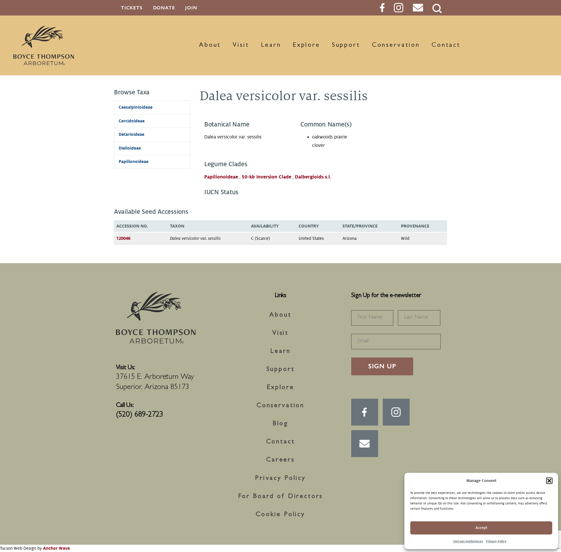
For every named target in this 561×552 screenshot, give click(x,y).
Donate (164, 8)
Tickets (132, 8)
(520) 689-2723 (139, 415)
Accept (481, 527)
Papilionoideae (221, 177)
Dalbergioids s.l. (313, 177)
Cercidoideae (132, 121)
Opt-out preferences (468, 541)
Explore (306, 45)
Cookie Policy (280, 515)
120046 (123, 238)
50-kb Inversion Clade (266, 177)
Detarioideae (131, 134)
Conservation (396, 45)
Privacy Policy (496, 541)
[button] (549, 481)
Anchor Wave (56, 548)
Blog (280, 424)
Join (191, 8)
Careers (280, 460)
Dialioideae (130, 148)
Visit (241, 45)
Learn (271, 45)
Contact (446, 45)
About (210, 45)
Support (346, 45)
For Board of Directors (280, 497)
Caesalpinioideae (136, 107)
